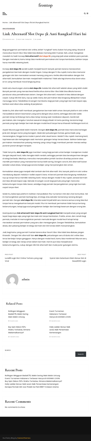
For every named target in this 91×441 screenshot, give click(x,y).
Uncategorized (9, 29)
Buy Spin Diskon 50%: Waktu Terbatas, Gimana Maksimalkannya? (19, 330)
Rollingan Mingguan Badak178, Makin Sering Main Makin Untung (18, 314)
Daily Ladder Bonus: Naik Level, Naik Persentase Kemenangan (59, 330)
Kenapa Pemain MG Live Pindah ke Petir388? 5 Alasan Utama (32, 387)
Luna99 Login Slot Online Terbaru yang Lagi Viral (23, 259)
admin (39, 39)
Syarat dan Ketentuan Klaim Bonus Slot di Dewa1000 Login (68, 259)
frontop (45, 5)
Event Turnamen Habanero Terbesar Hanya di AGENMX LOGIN (60, 314)
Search (8, 350)
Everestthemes (24, 438)
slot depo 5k (45, 56)
